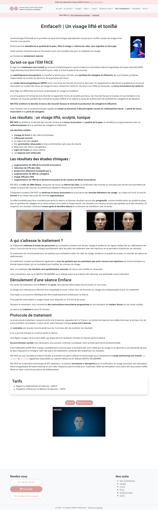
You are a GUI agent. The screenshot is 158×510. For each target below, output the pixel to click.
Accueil (59, 8)
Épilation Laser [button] (106, 8)
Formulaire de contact (26, 496)
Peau (122, 489)
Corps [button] (93, 8)
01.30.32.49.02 (97, 2)
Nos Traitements (127, 480)
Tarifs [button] (144, 8)
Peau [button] (86, 8)
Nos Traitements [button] (122, 8)
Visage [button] (78, 8)
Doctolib (27, 489)
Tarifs (71, 402)
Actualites (136, 8)
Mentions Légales (95, 507)
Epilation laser (126, 492)
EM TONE (24, 358)
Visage (123, 483)
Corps (122, 486)
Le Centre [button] (68, 8)
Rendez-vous (85, 402)
